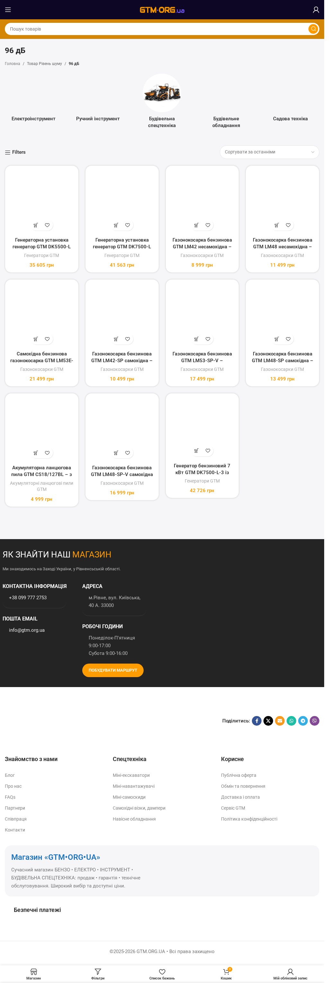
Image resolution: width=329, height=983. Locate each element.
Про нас (13, 786)
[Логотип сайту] (162, 9)
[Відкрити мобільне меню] (8, 9)
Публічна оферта (238, 775)
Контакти (15, 829)
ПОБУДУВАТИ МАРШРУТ (113, 670)
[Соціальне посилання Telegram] (303, 721)
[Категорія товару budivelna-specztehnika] (162, 103)
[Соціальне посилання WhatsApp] (291, 721)
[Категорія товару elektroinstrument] (34, 99)
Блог (10, 775)
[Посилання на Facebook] (257, 721)
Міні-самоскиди (129, 797)
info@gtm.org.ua (27, 630)
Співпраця (16, 819)
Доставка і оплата (240, 797)
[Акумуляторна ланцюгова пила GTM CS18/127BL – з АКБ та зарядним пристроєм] (42, 430)
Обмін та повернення (243, 786)
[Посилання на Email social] (280, 721)
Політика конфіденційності (249, 819)
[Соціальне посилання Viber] (314, 721)
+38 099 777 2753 (28, 598)
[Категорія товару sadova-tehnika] (290, 99)
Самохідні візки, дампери (139, 808)
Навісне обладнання (134, 819)
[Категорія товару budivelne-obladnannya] (226, 103)
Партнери (15, 808)
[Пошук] (313, 29)
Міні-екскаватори (131, 775)
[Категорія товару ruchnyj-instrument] (98, 99)
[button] (36, 225)
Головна (12, 63)
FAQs (10, 797)
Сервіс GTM (233, 808)
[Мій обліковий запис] (316, 9)
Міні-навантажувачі (134, 786)
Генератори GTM (41, 255)
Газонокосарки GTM (202, 255)
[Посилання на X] (268, 721)
